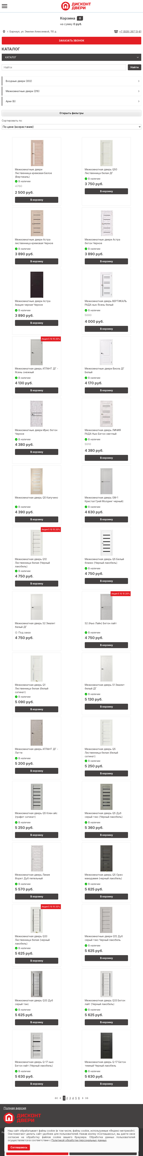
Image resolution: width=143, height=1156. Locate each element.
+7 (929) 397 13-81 (130, 31)
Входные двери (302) (19, 81)
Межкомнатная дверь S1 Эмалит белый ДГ (105, 686)
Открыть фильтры (71, 113)
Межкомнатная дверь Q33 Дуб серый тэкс (34, 1002)
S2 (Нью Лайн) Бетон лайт (101, 623)
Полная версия (14, 1108)
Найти (134, 67)
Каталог (10, 57)
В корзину (36, 199)
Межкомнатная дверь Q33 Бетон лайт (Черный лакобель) (105, 1002)
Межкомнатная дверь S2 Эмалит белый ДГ (35, 625)
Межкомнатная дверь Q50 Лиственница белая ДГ (101, 171)
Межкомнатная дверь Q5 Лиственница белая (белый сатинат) (101, 752)
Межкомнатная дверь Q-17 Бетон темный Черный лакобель (105, 1063)
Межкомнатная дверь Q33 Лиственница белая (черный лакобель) (32, 940)
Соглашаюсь (18, 1147)
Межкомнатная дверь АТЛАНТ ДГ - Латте (36, 750)
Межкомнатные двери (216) (23, 91)
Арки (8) (11, 101)
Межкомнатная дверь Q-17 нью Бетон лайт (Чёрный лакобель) (34, 1063)
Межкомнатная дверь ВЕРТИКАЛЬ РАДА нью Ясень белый (106, 303)
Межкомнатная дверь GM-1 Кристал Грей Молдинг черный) (104, 499)
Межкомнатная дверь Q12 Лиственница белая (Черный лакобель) (32, 563)
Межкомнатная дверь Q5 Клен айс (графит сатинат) (36, 815)
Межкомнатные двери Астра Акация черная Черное (32, 303)
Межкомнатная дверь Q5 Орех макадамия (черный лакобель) (104, 876)
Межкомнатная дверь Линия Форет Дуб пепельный (32, 876)
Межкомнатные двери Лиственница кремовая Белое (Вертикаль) (33, 173)
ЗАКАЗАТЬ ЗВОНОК (71, 40)
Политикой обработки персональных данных (79, 1140)
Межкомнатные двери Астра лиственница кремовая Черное (34, 241)
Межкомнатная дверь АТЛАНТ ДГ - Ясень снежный (36, 370)
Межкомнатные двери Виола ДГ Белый (104, 370)
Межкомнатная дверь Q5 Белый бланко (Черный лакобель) (104, 561)
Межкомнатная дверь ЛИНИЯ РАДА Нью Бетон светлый (103, 432)
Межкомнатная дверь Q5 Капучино (36, 497)
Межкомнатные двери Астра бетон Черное (102, 241)
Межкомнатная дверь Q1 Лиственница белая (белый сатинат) (31, 688)
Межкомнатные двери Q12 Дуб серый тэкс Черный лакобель (104, 938)
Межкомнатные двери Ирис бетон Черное (36, 432)
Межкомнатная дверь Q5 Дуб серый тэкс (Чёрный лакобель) (104, 815)
